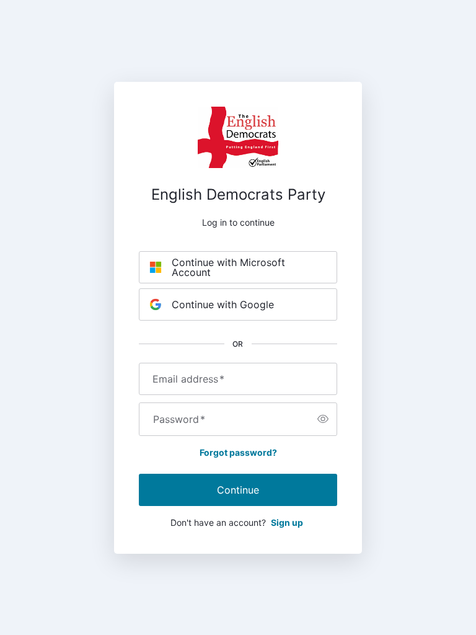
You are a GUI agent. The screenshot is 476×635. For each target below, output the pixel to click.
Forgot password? (238, 452)
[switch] (323, 419)
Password (179, 419)
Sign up (287, 522)
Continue (238, 490)
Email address (188, 378)
